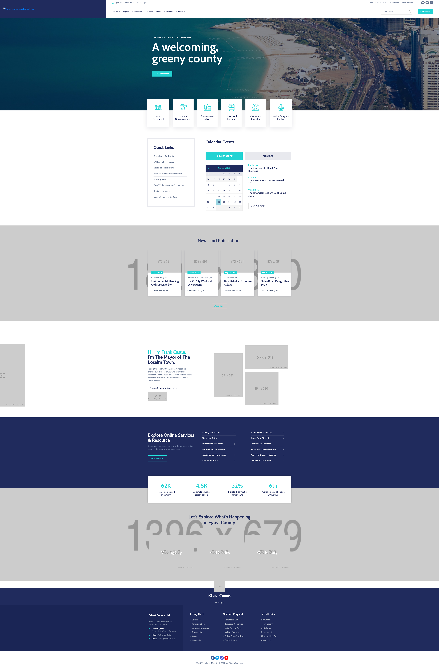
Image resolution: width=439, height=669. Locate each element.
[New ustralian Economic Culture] (237, 261)
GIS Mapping (160, 179)
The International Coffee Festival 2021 (266, 182)
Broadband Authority (164, 156)
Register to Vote (162, 191)
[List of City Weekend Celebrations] (201, 261)
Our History (267, 552)
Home (115, 12)
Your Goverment (158, 117)
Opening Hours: (158, 628)
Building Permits (232, 632)
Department (137, 12)
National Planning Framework (265, 449)
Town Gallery (267, 624)
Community (157, 278)
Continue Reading (158, 290)
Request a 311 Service (234, 624)
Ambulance (266, 628)
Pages (125, 12)
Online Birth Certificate (235, 636)
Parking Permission (211, 432)
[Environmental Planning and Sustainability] (164, 261)
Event (149, 12)
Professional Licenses (261, 443)
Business (195, 636)
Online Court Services (261, 460)
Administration (198, 624)
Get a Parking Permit (233, 628)
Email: (163, 639)
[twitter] (427, 2)
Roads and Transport (231, 117)
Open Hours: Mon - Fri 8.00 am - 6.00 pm (131, 2)
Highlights (265, 620)
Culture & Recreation (200, 628)
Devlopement (231, 278)
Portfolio (168, 12)
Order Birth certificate (212, 443)
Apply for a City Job (260, 438)
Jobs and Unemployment (183, 117)
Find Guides (219, 552)
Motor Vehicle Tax (269, 636)
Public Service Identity (261, 432)
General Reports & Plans (165, 197)
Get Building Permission (213, 449)
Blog (158, 12)
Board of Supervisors (164, 167)
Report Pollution (210, 460)
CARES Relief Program (164, 162)
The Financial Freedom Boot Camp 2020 (267, 194)
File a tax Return (210, 438)
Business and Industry (207, 117)
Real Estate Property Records (168, 173)
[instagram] (431, 2)
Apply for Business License (263, 455)
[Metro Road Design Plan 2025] (274, 261)
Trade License (231, 640)
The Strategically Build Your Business (263, 169)
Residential (196, 640)
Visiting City (171, 552)
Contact (179, 12)
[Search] (409, 12)
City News (193, 278)
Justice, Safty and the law (280, 117)
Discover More (162, 73)
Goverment (196, 620)
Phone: (161, 635)
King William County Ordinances (169, 185)
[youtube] (226, 658)
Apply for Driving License (214, 455)
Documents (197, 632)
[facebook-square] (423, 2)
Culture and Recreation (255, 117)
